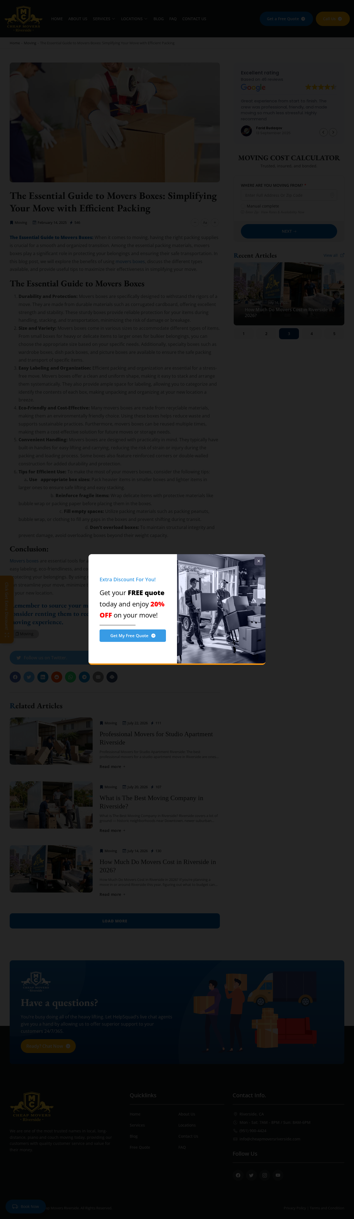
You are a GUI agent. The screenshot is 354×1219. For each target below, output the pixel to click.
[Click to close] (258, 561)
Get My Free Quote (129, 635)
